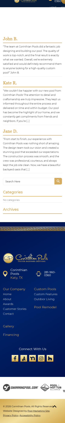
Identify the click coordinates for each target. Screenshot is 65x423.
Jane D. (10, 131)
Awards (8, 304)
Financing (11, 335)
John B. (10, 38)
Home (7, 294)
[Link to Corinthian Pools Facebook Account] (15, 358)
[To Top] (54, 406)
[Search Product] (58, 181)
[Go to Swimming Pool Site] (20, 388)
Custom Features (45, 294)
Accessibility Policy (30, 415)
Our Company (14, 289)
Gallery (8, 326)
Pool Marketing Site (39, 410)
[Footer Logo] (25, 258)
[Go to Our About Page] (50, 388)
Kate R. (10, 82)
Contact (8, 313)
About (7, 299)
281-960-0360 (50, 274)
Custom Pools (45, 289)
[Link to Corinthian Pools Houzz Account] (50, 358)
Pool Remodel (45, 307)
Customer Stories (14, 309)
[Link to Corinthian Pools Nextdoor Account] (32, 358)
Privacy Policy (10, 415)
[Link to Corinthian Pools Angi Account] (23, 358)
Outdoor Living (44, 299)
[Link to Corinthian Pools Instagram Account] (41, 358)
